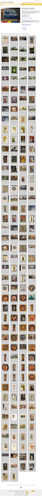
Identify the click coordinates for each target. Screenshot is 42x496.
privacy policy (26, 494)
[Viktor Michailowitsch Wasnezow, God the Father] (5, 268)
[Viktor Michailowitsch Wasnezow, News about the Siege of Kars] (5, 221)
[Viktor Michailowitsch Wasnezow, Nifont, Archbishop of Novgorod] (14, 380)
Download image (25, 18)
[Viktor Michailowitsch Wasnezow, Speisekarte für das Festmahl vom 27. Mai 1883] (5, 142)
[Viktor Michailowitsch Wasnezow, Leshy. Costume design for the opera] (14, 479)
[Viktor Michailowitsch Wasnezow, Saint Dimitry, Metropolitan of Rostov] (31, 320)
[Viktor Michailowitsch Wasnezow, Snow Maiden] (31, 231)
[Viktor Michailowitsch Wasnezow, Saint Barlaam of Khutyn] (23, 360)
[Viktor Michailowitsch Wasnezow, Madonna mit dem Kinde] (5, 102)
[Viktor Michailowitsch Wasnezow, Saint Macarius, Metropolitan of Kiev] (31, 291)
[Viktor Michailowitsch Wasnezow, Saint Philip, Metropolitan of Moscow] (31, 311)
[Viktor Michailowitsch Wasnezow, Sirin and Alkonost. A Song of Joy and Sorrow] (31, 278)
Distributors (27, 2)
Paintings (25, 29)
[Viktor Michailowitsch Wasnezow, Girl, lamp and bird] (23, 221)
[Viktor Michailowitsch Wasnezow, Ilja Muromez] (14, 151)
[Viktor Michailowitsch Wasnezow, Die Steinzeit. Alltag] (14, 40)
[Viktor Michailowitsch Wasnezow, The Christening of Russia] (14, 281)
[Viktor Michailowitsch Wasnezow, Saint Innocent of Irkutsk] (23, 370)
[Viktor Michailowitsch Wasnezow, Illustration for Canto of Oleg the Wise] (31, 410)
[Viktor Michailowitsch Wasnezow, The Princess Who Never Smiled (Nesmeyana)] (5, 311)
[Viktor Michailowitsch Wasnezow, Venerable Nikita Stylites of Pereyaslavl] (5, 321)
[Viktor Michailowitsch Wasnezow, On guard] (32, 390)
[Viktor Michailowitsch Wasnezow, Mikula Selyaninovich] (14, 358)
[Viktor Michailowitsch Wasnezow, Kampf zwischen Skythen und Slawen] (5, 91)
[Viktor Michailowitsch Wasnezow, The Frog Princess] (31, 339)
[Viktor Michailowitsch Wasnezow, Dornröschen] (5, 69)
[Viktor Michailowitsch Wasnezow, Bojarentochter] (31, 162)
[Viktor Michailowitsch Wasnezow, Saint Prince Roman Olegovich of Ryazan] (5, 350)
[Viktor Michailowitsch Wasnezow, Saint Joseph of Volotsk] (5, 380)
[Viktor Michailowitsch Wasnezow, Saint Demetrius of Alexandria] (32, 350)
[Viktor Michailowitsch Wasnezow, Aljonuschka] (32, 53)
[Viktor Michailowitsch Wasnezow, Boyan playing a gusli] (14, 200)
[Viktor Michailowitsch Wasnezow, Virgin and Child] (14, 221)
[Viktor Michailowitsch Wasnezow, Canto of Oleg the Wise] (5, 279)
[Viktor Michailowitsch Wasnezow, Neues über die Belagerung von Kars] (31, 102)
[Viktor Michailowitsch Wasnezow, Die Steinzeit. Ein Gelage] (14, 91)
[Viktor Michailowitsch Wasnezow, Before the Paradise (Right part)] (14, 257)
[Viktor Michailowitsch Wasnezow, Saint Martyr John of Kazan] (14, 301)
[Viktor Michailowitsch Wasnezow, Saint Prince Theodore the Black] (5, 360)
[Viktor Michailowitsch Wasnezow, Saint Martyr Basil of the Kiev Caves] (14, 350)
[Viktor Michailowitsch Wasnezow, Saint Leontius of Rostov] (23, 330)
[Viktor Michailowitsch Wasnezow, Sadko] (31, 299)
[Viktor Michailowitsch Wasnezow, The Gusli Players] (5, 250)
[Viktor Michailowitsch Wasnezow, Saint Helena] (32, 420)
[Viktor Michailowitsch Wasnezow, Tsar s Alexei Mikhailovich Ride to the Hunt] (23, 418)
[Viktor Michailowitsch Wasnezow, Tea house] (14, 239)
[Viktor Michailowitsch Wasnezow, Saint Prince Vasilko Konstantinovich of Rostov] (5, 370)
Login (37, 2)
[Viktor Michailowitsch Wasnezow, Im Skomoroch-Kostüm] (23, 162)
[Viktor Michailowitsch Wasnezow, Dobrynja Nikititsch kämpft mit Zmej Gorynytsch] (22, 152)
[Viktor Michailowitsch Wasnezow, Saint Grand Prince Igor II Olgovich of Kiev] (23, 340)
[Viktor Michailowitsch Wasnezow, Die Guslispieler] (14, 111)
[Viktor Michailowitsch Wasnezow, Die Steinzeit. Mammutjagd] (23, 40)
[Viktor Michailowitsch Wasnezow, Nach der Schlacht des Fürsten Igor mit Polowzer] (31, 59)
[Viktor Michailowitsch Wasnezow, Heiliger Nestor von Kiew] (23, 182)
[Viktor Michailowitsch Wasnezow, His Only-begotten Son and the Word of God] (31, 268)
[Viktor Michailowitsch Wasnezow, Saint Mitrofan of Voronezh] (23, 380)
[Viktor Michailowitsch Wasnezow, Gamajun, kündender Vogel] (32, 43)
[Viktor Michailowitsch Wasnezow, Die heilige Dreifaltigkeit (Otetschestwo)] (5, 170)
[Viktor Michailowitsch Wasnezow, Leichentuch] (5, 61)
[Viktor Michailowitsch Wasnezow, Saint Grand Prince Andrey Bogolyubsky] (32, 370)
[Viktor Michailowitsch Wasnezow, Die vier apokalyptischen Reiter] (14, 49)
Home (23, 2)
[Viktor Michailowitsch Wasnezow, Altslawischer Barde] (31, 110)
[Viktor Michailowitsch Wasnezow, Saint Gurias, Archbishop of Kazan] (14, 370)
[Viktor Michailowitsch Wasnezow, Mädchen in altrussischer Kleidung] (5, 162)
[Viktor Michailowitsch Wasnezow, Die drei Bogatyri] (23, 60)
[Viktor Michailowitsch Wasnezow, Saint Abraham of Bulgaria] (31, 360)
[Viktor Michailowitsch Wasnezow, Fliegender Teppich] (23, 109)
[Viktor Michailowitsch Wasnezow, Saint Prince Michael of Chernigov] (5, 390)
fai (22, 29)
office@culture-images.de (26, 25)
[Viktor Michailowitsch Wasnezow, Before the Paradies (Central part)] (5, 227)
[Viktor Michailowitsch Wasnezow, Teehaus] (23, 100)
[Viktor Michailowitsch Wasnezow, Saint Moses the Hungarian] (5, 301)
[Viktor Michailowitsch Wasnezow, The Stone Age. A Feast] (23, 240)
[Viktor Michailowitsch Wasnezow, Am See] (14, 60)
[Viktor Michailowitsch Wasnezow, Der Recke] (14, 172)
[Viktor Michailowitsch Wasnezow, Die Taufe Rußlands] (14, 102)
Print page (30, 18)
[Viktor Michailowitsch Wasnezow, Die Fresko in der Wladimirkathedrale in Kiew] (23, 142)
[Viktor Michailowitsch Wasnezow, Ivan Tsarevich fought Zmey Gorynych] (14, 457)
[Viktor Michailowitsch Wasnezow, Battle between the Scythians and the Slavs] (14, 210)
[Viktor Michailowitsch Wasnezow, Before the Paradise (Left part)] (31, 247)
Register (40, 2)
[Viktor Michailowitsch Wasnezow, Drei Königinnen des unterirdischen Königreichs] (31, 119)
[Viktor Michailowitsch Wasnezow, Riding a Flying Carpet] (23, 199)
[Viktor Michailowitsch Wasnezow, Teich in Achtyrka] (5, 53)
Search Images (32, 2)
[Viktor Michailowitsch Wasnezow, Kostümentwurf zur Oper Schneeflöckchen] (23, 122)
